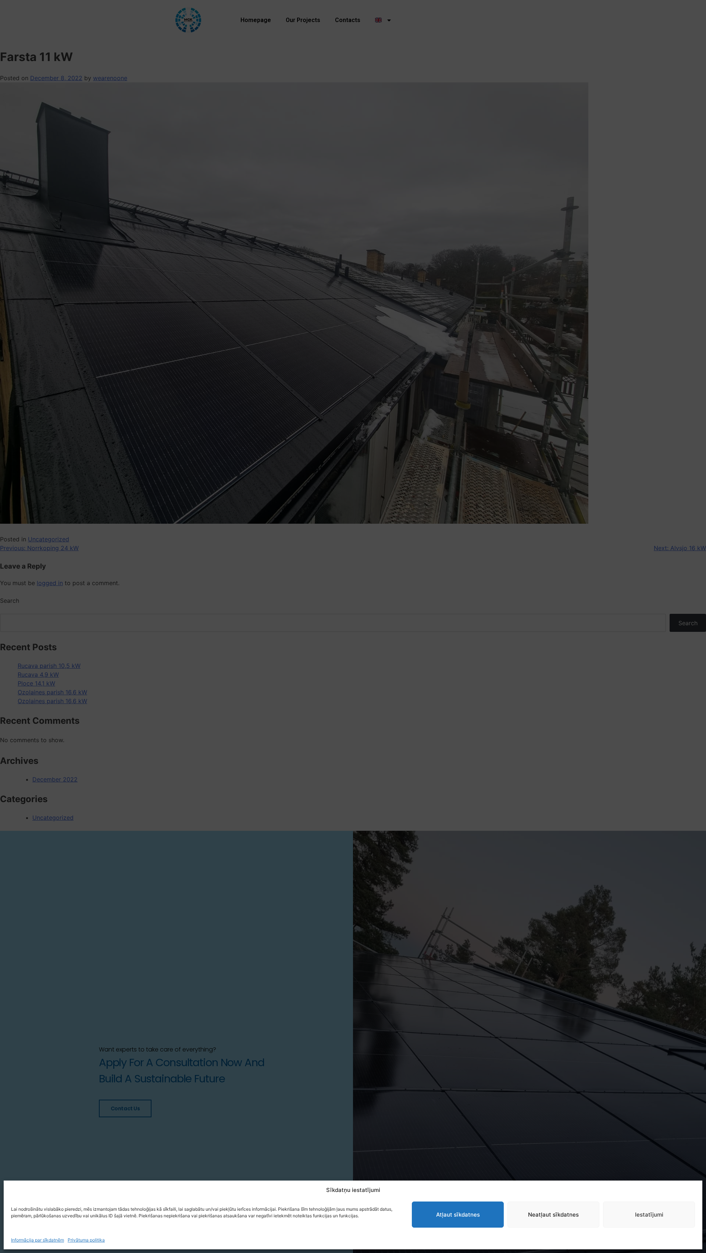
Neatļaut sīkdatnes (553, 1214)
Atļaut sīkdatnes (458, 1214)
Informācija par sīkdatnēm (37, 1240)
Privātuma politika (86, 1240)
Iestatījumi (649, 1214)
